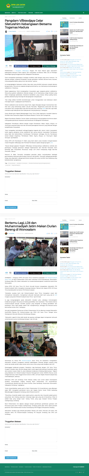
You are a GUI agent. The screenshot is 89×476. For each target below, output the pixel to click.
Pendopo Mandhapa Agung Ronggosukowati (39, 163)
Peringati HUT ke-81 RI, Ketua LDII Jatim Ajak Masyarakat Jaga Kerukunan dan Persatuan (70, 61)
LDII (51, 142)
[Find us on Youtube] (79, 472)
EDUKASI (38, 31)
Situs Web (34, 200)
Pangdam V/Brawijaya (22, 70)
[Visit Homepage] (15, 5)
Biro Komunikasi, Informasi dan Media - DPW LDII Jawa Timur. (20, 472)
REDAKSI (30, 12)
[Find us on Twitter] (77, 472)
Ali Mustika (11, 233)
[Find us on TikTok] (83, 472)
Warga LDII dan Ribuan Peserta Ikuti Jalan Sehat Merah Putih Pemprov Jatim (71, 69)
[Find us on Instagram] (81, 472)
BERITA (14, 12)
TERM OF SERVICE (37, 466)
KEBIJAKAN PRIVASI (47, 466)
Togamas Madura (16, 165)
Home (6, 16)
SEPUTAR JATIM (11, 218)
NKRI (44, 108)
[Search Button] (83, 13)
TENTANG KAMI (22, 12)
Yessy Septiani (12, 31)
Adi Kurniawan (63, 72)
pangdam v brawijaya (22, 163)
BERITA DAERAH (12, 16)
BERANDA (7, 12)
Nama (6, 194)
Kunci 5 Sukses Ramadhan (77, 22)
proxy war (8, 165)
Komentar (8, 176)
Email (6, 200)
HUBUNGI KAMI (39, 12)
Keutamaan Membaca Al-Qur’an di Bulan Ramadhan (76, 47)
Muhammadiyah (26, 360)
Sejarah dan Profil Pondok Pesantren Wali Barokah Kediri (77, 31)
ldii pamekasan (11, 163)
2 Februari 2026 (21, 31)
